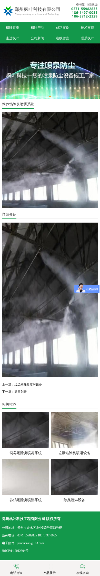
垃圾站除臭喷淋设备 (28, 384)
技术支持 (87, 28)
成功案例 (62, 28)
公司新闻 (37, 38)
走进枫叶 (12, 38)
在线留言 (62, 38)
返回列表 (20, 392)
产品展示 (49, 573)
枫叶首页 (12, 28)
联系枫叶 (87, 38)
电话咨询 (16, 573)
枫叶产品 (37, 28)
